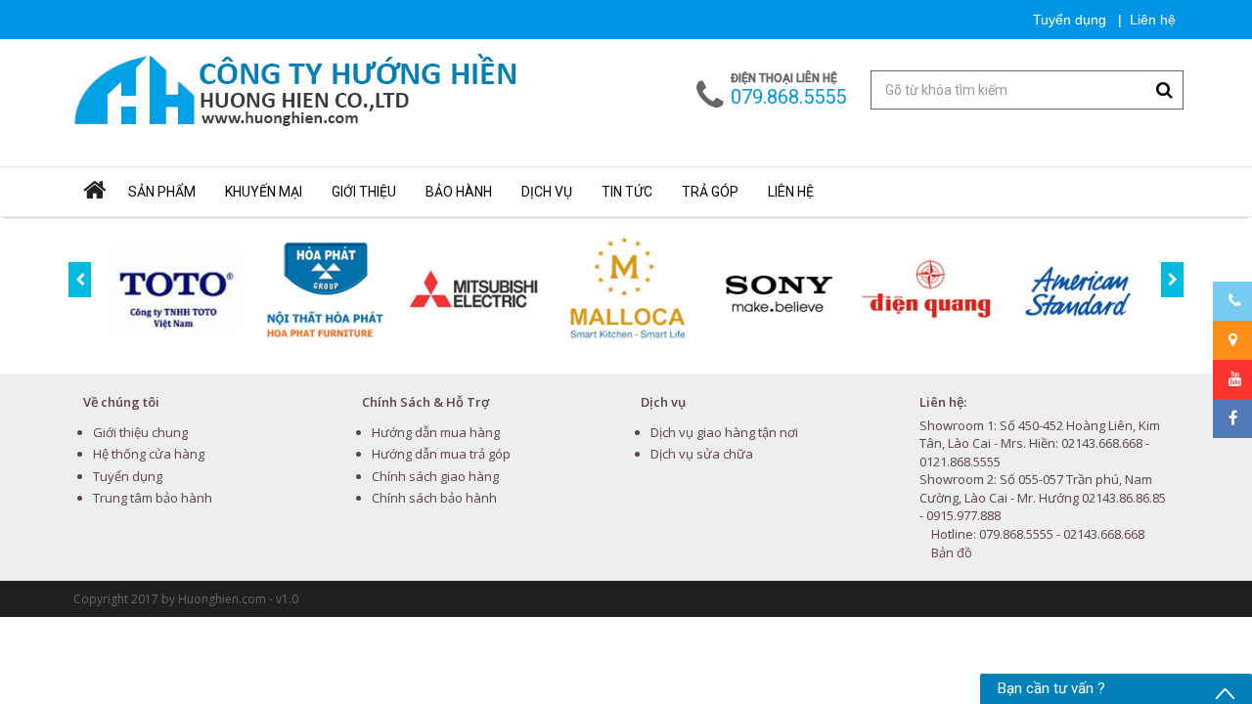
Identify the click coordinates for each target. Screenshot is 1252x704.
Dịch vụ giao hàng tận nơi (724, 432)
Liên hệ (1153, 19)
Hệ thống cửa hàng (148, 453)
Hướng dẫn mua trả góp (441, 453)
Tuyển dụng (1067, 19)
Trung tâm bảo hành (152, 497)
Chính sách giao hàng (435, 476)
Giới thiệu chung (140, 432)
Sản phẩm (162, 191)
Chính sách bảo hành (434, 497)
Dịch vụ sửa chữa (701, 453)
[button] (263, 191)
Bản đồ (951, 552)
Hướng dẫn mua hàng (436, 432)
